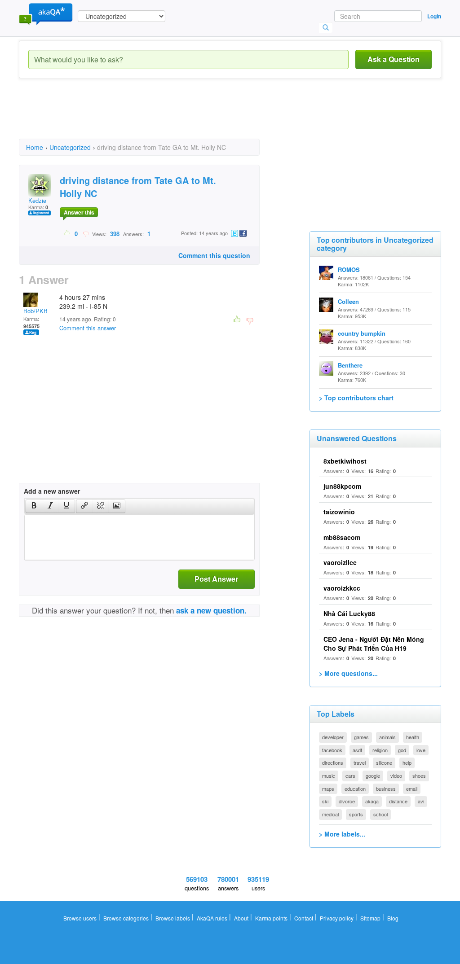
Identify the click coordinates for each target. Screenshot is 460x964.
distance (398, 801)
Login (434, 16)
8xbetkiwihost (345, 460)
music (328, 775)
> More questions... (348, 673)
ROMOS (349, 269)
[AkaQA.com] (46, 13)
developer (333, 737)
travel (360, 762)
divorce (347, 801)
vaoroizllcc (340, 562)
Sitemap (370, 918)
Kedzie (37, 200)
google (373, 775)
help (406, 762)
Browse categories (126, 918)
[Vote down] (85, 233)
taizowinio (339, 511)
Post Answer (216, 579)
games (361, 737)
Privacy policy (337, 918)
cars (350, 775)
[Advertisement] (182, 116)
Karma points (271, 918)
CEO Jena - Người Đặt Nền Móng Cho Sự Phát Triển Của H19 (373, 644)
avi (421, 801)
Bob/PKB (35, 311)
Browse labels (172, 918)
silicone (384, 762)
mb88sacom (341, 537)
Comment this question (214, 255)
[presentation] (34, 506)
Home (34, 147)
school (380, 814)
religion (380, 750)
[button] (34, 506)
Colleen (348, 301)
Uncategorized (70, 147)
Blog (392, 918)
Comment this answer (87, 328)
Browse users (80, 918)
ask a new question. (211, 610)
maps (328, 788)
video (396, 775)
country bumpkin (361, 333)
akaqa (372, 801)
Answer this (79, 212)
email (411, 788)
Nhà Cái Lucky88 (349, 613)
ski (325, 801)
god (402, 750)
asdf (357, 750)
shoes (419, 775)
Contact (303, 918)
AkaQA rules (212, 918)
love (420, 750)
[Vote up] (67, 233)
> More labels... (342, 833)
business (386, 788)
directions (332, 762)
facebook (332, 750)
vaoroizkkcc (341, 587)
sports (356, 814)
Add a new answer (52, 490)
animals (387, 737)
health (412, 737)
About (241, 918)
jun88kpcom (342, 486)
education (355, 788)
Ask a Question (393, 59)
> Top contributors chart (356, 397)
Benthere (350, 365)
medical (330, 814)
